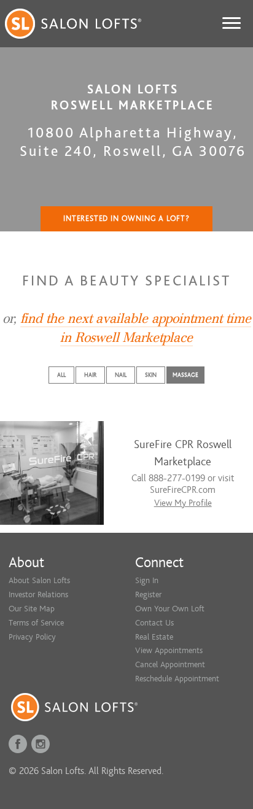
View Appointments (169, 650)
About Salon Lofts (39, 580)
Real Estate (154, 636)
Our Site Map (32, 608)
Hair (90, 375)
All (61, 375)
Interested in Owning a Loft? (126, 218)
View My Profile (183, 503)
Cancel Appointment (170, 664)
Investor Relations (38, 594)
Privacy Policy (32, 636)
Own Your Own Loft (169, 608)
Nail (120, 375)
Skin (151, 375)
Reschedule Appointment (177, 678)
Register (148, 594)
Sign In (146, 580)
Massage (185, 375)
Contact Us (154, 622)
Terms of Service (36, 622)
